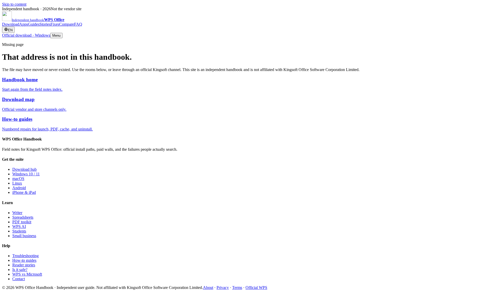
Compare (66, 24)
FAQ (78, 24)
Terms (237, 287)
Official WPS (256, 287)
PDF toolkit (21, 222)
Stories (44, 24)
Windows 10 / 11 (26, 174)
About (208, 287)
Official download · (26, 35)
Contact (18, 279)
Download (10, 24)
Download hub (24, 169)
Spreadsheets (22, 217)
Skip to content (14, 4)
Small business (24, 236)
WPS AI (19, 226)
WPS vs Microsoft (27, 274)
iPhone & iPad (24, 192)
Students (19, 231)
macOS (18, 178)
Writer (17, 212)
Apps (23, 24)
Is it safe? (19, 269)
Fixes (54, 24)
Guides (33, 24)
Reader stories (23, 265)
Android (19, 188)
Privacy (223, 287)
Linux (17, 183)
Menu (56, 35)
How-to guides (24, 260)
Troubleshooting (25, 256)
